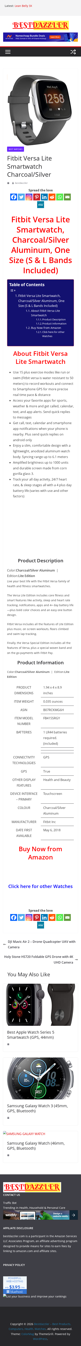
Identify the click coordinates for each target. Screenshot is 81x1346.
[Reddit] (52, 197)
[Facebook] (13, 197)
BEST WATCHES (15, 149)
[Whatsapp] (59, 197)
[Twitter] (21, 197)
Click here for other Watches (53, 334)
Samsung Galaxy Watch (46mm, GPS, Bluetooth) (36, 1145)
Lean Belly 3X (23, 6)
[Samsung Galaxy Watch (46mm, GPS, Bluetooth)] (24, 1134)
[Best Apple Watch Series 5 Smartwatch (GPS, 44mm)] (40, 986)
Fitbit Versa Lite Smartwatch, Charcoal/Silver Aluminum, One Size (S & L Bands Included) (41, 301)
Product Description (54, 319)
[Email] (67, 197)
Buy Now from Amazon (46, 328)
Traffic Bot (10, 1203)
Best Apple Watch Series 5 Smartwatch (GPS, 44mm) (30, 1035)
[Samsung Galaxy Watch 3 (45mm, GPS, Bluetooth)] (40, 1060)
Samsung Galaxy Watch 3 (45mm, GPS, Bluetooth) (37, 1108)
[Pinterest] (36, 197)
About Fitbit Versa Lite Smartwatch (45, 313)
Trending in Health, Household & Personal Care (34, 1208)
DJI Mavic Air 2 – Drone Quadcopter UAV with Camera (41, 944)
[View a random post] (73, 52)
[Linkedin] (44, 197)
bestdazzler (21, 183)
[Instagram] (29, 197)
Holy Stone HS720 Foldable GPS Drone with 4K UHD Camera (38, 960)
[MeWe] (40, 204)
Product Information (54, 323)
